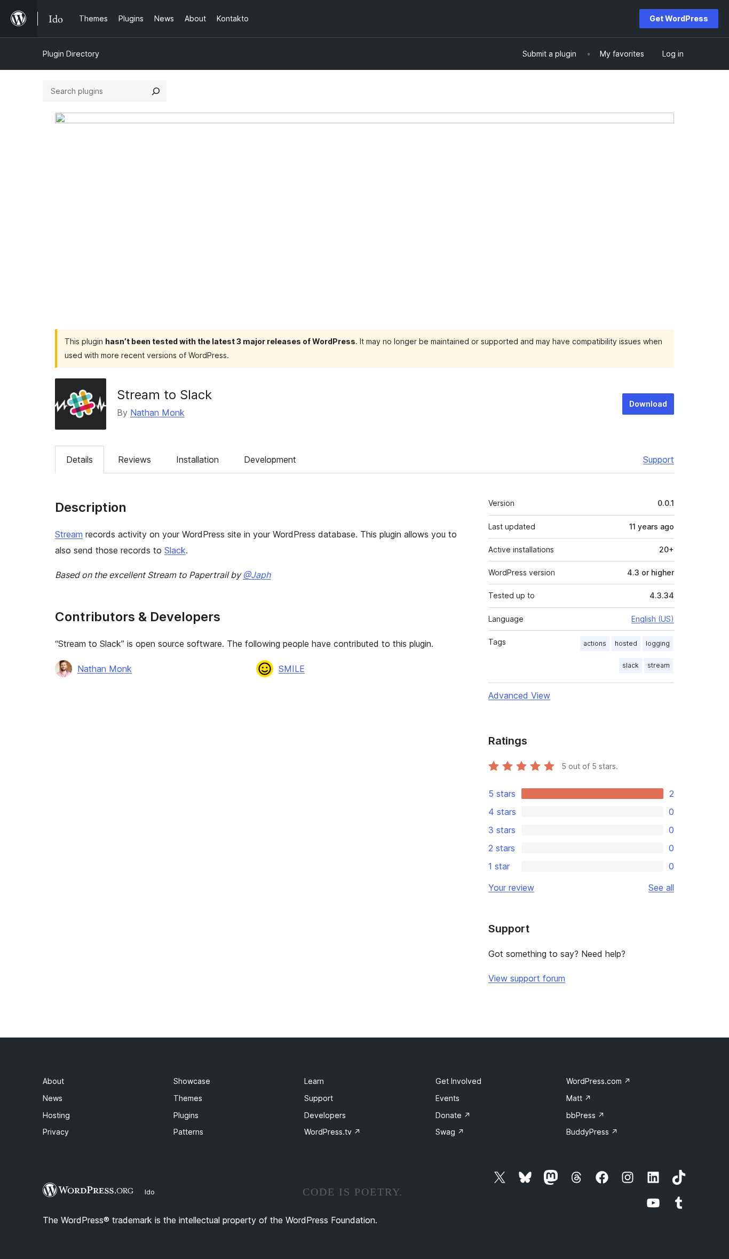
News (52, 1098)
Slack (175, 550)
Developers (325, 1115)
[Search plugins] (156, 91)
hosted (626, 643)
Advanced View (519, 695)
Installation (197, 459)
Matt (578, 1098)
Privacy (56, 1131)
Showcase (191, 1081)
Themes (187, 1098)
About (53, 1081)
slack (630, 665)
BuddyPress (592, 1131)
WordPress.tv (332, 1131)
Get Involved (458, 1081)
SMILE (292, 668)
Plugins (186, 1115)
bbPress (585, 1115)
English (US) (652, 618)
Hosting (56, 1115)
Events (447, 1098)
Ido (150, 1191)
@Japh (257, 574)
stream (658, 665)
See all (661, 887)
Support (658, 459)
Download (648, 403)
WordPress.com (598, 1081)
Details (79, 459)
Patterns (188, 1131)
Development (270, 459)
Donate (453, 1115)
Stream (69, 534)
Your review (511, 887)
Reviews (134, 459)
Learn (314, 1081)
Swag (449, 1131)
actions (594, 643)
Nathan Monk (157, 412)
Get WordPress (678, 18)
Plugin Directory (71, 53)
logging (658, 643)
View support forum (526, 978)
